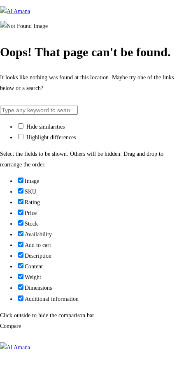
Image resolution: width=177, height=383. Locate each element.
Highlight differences (50, 137)
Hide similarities (45, 127)
